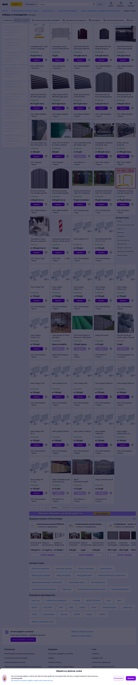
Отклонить (118, 678)
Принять (131, 678)
